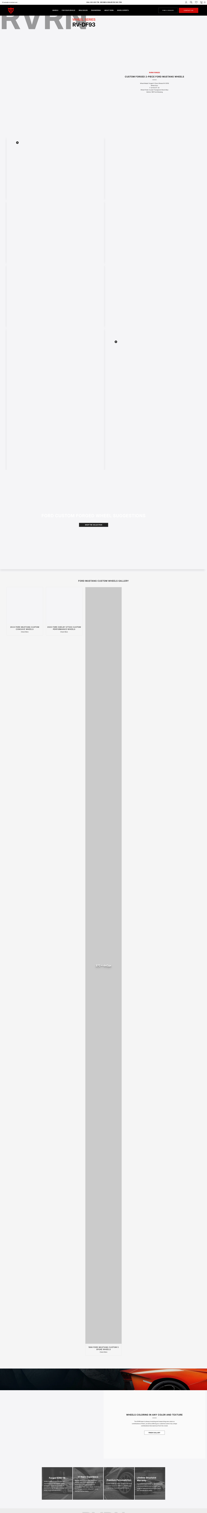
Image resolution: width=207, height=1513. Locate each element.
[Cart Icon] (201, 2)
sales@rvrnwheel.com (10, 2)
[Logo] (15, 10)
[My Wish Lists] (196, 2)
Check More (24, 632)
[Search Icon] (191, 2)
